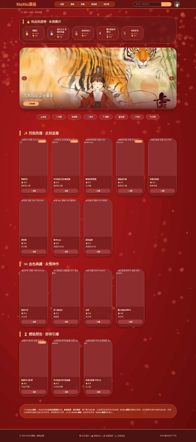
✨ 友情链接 (108, 435)
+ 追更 (66, 252)
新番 (83, 4)
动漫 (62, 4)
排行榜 (106, 4)
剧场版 (94, 4)
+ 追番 (34, 191)
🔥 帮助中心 (96, 435)
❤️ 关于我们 (84, 435)
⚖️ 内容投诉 (120, 435)
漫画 (72, 4)
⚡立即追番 (31, 104)
